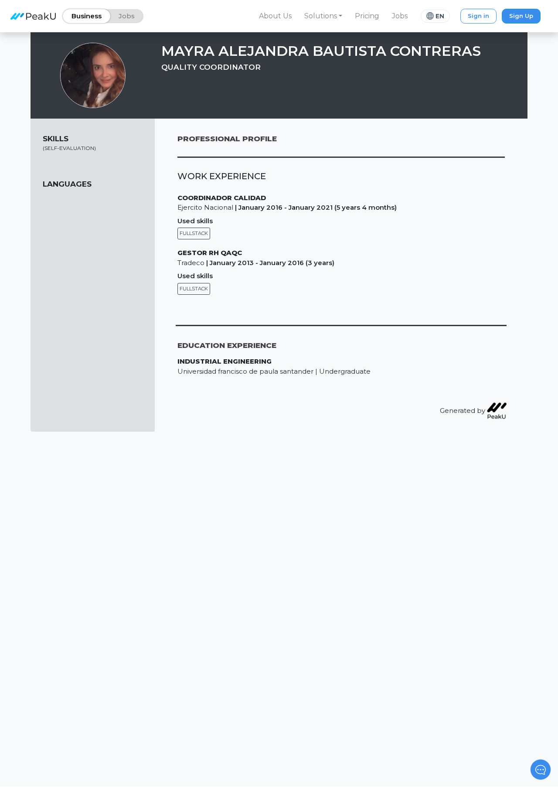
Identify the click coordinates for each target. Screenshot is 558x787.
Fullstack (194, 233)
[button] (323, 16)
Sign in (478, 15)
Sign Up (521, 15)
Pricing (367, 16)
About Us (275, 16)
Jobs (400, 16)
